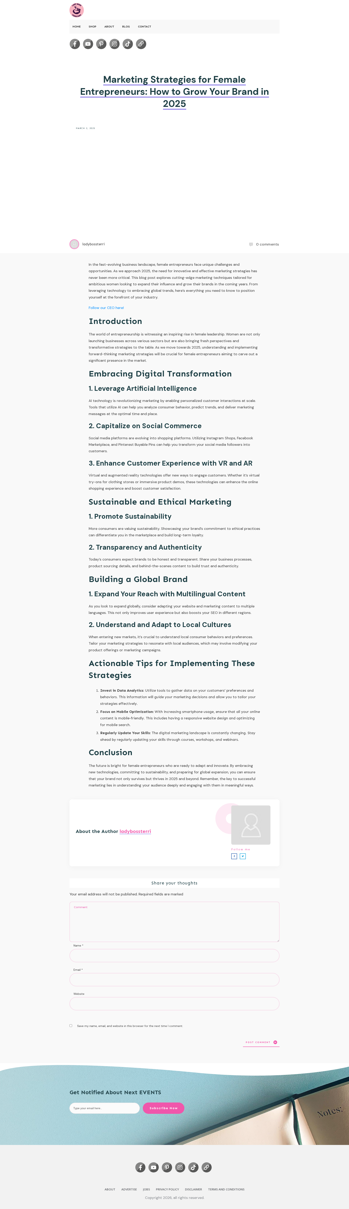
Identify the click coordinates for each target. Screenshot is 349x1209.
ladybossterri (135, 831)
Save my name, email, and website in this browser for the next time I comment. (130, 1026)
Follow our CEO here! (106, 307)
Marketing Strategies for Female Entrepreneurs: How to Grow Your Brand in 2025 (174, 91)
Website (79, 994)
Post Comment (258, 1042)
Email (78, 970)
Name (78, 945)
